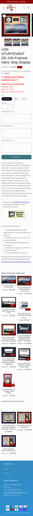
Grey (24, 99)
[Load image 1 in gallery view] (8, 42)
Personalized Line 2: (7, 126)
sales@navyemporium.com (18, 492)
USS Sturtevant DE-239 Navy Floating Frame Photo (24, 365)
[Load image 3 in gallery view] (24, 42)
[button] (4, 8)
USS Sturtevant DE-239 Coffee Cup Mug (24, 314)
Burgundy (6, 99)
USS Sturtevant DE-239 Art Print (8, 286)
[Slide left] (2, 43)
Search (6, 469)
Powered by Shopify (23, 512)
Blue (16, 99)
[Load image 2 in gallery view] (16, 42)
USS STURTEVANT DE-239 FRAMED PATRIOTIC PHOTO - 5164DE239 (8, 361)
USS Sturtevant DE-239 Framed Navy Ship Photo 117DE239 (8, 339)
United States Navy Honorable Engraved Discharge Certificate (9, 427)
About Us (7, 473)
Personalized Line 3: (7, 140)
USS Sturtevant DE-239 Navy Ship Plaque (8, 391)
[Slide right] (31, 43)
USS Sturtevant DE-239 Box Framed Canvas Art (24, 289)
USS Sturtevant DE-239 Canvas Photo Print (8, 311)
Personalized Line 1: (7, 111)
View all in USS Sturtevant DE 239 (12, 401)
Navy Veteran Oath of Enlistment (24, 426)
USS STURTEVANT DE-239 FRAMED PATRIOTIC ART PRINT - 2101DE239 (24, 338)
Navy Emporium (13, 512)
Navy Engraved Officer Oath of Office (9, 449)
